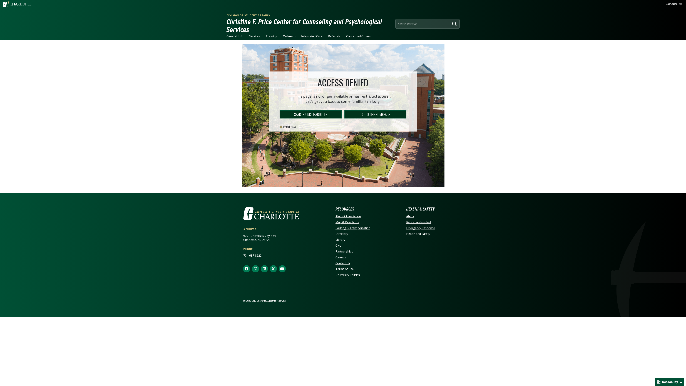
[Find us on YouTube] (282, 269)
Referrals (334, 36)
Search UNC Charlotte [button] (310, 114)
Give (338, 246)
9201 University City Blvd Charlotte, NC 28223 (259, 238)
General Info (235, 36)
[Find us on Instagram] (255, 269)
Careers (340, 257)
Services (254, 36)
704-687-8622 (252, 256)
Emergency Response (420, 228)
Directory (341, 234)
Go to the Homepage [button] (375, 114)
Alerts (410, 216)
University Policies (347, 275)
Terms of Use (344, 269)
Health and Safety (418, 234)
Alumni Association (348, 216)
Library (340, 240)
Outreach (289, 36)
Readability (670, 382)
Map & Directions (347, 222)
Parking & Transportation (352, 228)
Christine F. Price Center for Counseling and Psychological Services (304, 26)
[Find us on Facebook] (246, 269)
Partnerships (344, 251)
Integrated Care (311, 36)
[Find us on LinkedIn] (264, 269)
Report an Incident (418, 222)
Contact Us (342, 263)
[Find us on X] (273, 269)
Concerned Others (358, 36)
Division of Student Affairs (248, 15)
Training (271, 36)
